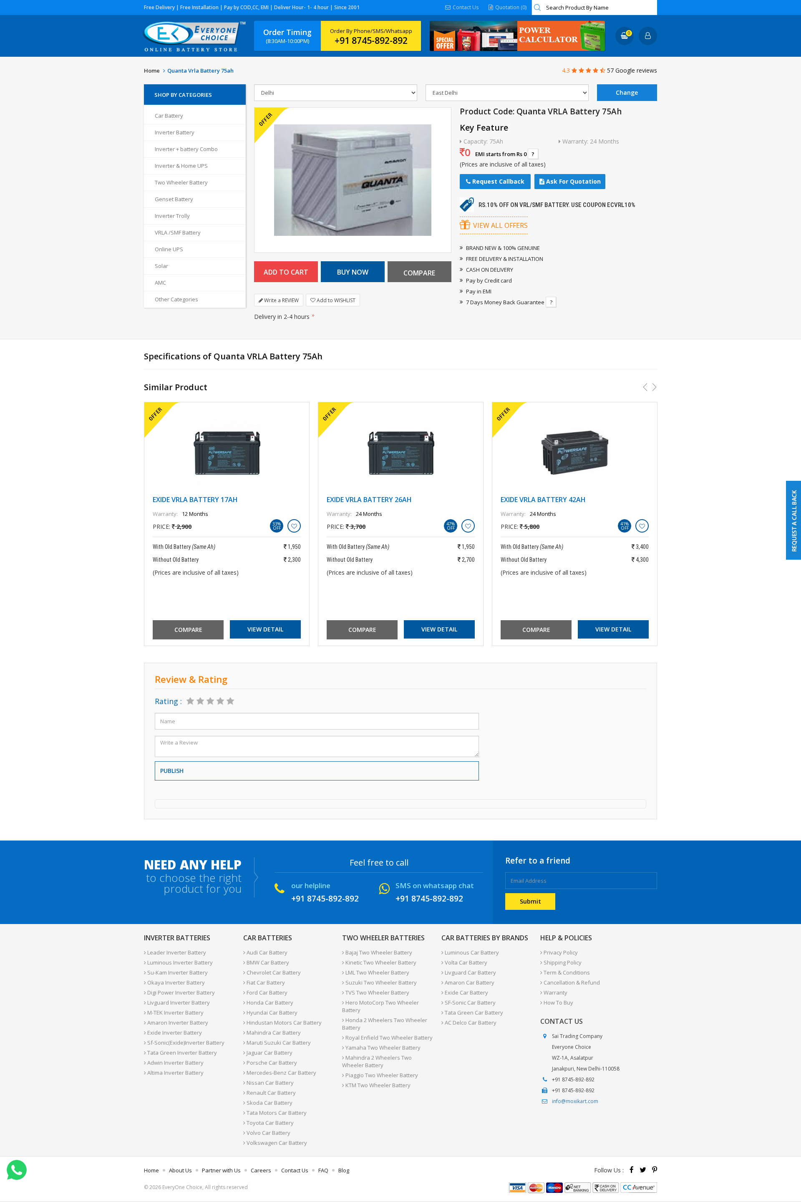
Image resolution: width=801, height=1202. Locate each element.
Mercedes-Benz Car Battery (280, 1072)
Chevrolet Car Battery (273, 972)
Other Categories (176, 299)
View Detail (265, 629)
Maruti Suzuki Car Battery (278, 1042)
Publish (172, 771)
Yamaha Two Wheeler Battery (382, 1047)
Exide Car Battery (465, 992)
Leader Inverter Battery (176, 952)
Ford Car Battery (266, 992)
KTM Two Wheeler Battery (377, 1085)
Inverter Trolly (172, 216)
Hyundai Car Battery (271, 1012)
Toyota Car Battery (269, 1122)
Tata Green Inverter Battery (181, 1052)
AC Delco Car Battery (469, 1022)
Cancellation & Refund (571, 982)
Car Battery (169, 115)
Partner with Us (221, 1170)
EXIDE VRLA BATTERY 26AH (369, 499)
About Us (180, 1170)
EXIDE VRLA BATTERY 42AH (543, 499)
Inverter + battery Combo (186, 149)
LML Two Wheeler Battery (376, 972)
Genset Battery (174, 199)
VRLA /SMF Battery (178, 232)
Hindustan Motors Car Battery (283, 1022)
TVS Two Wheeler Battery (376, 992)
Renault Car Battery (270, 1092)
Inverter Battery (174, 132)
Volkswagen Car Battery (276, 1142)
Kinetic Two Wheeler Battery (380, 962)
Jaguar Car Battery (268, 1052)
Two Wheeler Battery (181, 182)
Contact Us (465, 7)
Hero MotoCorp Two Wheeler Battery (380, 1006)
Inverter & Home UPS (181, 165)
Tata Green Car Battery (473, 1012)
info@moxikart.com (575, 1101)
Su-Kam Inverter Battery (177, 972)
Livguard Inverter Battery (178, 1002)
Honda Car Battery (269, 1002)
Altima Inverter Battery (175, 1072)
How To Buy (557, 1002)
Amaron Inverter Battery (177, 1022)
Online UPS (169, 249)
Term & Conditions (566, 972)
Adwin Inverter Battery (175, 1062)
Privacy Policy (560, 952)
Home (152, 70)
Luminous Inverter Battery (179, 962)
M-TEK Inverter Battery (175, 1012)
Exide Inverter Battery (174, 1032)
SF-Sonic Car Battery (469, 1002)
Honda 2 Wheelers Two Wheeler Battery (384, 1023)
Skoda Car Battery (268, 1102)
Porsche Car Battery (271, 1062)
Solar (161, 266)
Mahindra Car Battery (273, 1032)
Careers (261, 1170)
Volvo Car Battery (267, 1132)
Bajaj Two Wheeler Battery (378, 952)
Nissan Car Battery (269, 1082)
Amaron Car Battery (468, 982)
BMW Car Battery (267, 962)
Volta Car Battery (465, 962)
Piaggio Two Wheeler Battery (381, 1075)
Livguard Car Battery (469, 972)
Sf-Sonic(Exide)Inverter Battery (185, 1042)
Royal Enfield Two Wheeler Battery (388, 1037)
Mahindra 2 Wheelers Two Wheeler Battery (377, 1061)
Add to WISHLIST (335, 300)
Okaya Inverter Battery (175, 982)
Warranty (554, 992)
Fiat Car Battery (265, 982)
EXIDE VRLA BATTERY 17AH (195, 499)
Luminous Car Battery (471, 952)
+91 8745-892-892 (371, 40)
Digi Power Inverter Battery (180, 992)
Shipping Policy (562, 962)
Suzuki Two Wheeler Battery (380, 982)
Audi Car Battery (266, 952)
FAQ (323, 1170)
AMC (160, 282)
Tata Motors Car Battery (276, 1112)
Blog (343, 1170)
